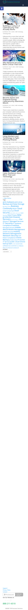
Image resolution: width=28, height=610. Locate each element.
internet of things (14, 219)
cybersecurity (17, 213)
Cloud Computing (8, 211)
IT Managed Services (15, 221)
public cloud (14, 242)
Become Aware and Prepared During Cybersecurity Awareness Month (13, 100)
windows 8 (16, 248)
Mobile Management (16, 229)
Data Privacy (12, 215)
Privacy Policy (6, 590)
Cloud (19, 208)
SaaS (10, 244)
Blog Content (8, 206)
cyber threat (18, 179)
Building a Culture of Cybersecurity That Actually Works (11, 28)
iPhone (5, 221)
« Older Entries (7, 198)
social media (19, 244)
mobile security (8, 232)
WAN (18, 246)
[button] (2, 8)
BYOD (15, 209)
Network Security (10, 235)
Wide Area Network (8, 248)
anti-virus (18, 202)
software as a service (10, 246)
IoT (18, 219)
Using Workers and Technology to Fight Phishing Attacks (11, 138)
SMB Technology (19, 31)
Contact (5, 592)
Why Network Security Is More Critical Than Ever (13, 63)
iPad (20, 219)
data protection (12, 216)
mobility (16, 231)
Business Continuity (11, 207)
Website (21, 246)
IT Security (8, 223)
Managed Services (9, 227)
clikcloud (6, 31)
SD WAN (13, 243)
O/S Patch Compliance (12, 237)
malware (15, 225)
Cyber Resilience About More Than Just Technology (12, 175)
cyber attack (12, 213)
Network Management (12, 233)
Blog (4, 206)
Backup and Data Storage (13, 204)
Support (5, 588)
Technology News (7, 33)
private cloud (13, 240)
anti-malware (8, 202)
